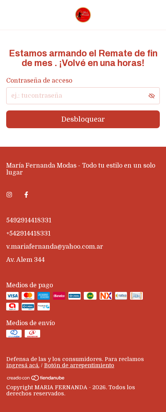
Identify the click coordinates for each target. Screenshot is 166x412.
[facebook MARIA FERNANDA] (26, 195)
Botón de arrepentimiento (79, 365)
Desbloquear (83, 119)
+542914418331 (28, 233)
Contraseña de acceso (39, 80)
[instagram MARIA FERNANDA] (9, 195)
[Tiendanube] (36, 379)
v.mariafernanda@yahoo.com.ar (54, 246)
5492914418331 (28, 220)
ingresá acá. (22, 365)
